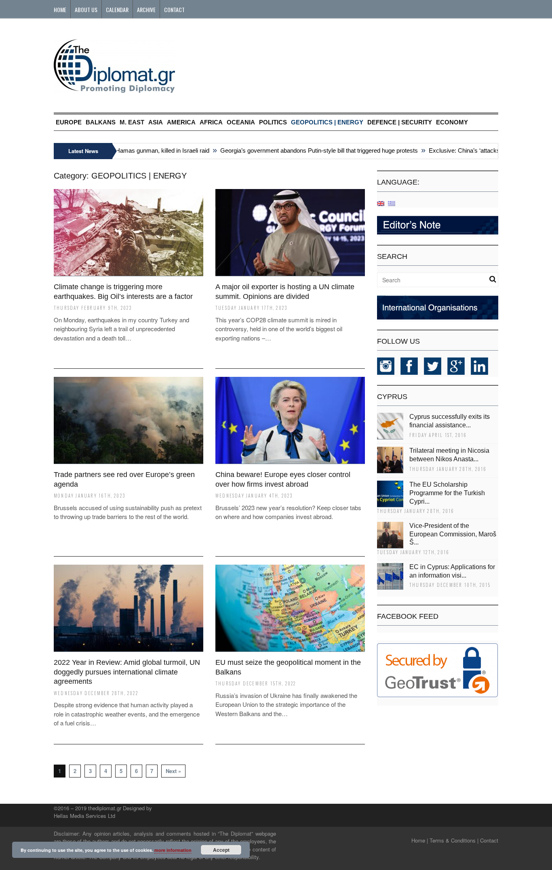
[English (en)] (380, 203)
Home (60, 9)
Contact (174, 9)
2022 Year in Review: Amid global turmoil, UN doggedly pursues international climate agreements (127, 671)
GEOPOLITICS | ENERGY (327, 122)
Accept (221, 849)
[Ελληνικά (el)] (391, 203)
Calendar (117, 9)
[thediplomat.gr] (114, 89)
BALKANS (101, 122)
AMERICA (181, 122)
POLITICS (273, 122)
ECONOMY (452, 122)
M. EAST (132, 122)
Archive (146, 9)
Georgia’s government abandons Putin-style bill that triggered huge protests (308, 150)
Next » (173, 771)
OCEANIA (241, 122)
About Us (86, 9)
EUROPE (69, 122)
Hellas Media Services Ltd (84, 816)
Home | (419, 840)
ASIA (155, 122)
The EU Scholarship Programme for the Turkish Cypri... (447, 493)
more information (173, 850)
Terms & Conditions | (454, 840)
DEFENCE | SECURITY (399, 122)
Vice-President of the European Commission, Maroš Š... (452, 534)
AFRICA (211, 122)
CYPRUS (392, 397)
